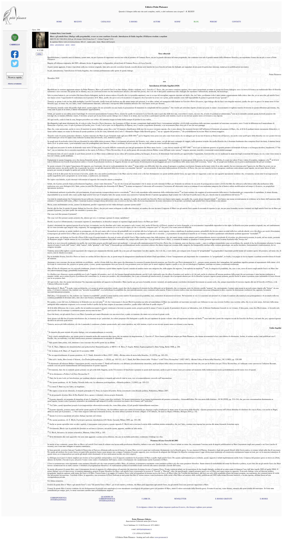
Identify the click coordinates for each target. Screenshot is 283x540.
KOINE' (178, 22)
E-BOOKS (133, 22)
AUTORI (156, 22)
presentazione (59, 45)
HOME (59, 22)
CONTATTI (236, 22)
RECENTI (78, 22)
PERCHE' (213, 22)
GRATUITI (228, 499)
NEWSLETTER (180, 499)
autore (67, 45)
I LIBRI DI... (146, 499)
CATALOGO (106, 22)
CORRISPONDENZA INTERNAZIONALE (58, 499)
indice (52, 45)
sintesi (73, 45)
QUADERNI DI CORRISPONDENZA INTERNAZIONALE (107, 499)
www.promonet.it (161, 537)
